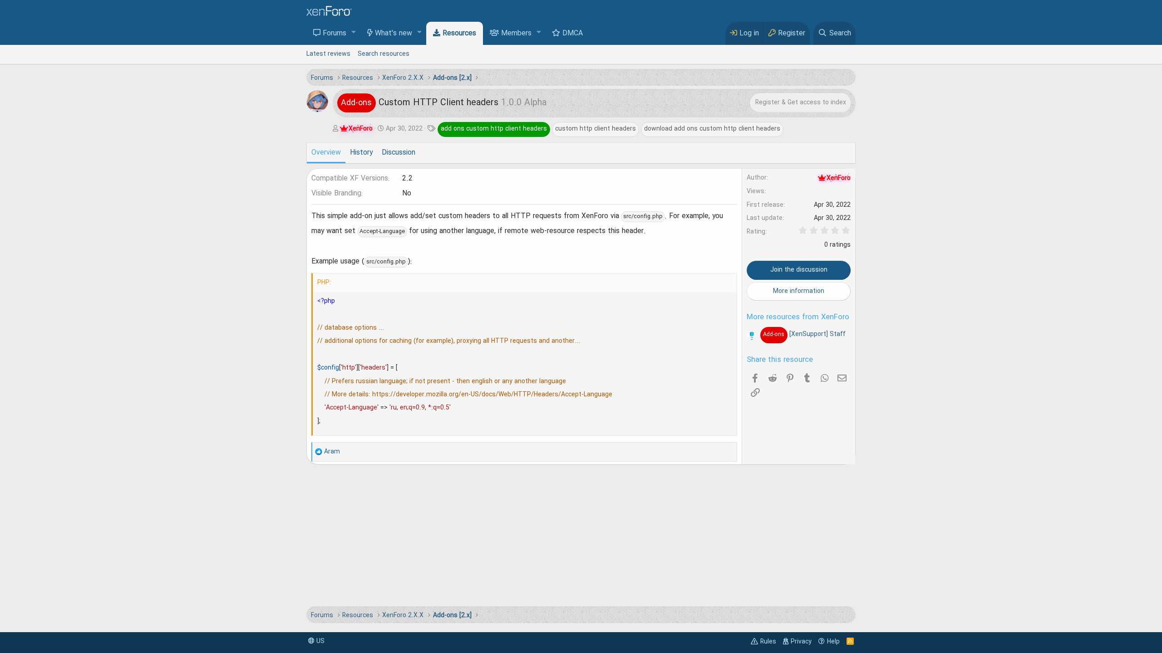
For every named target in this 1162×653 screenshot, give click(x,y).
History (361, 152)
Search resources (383, 54)
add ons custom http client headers (494, 129)
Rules (768, 642)
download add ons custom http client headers (712, 129)
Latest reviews (328, 54)
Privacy (801, 642)
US (320, 641)
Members (516, 33)
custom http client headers (595, 129)
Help (833, 642)
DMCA (572, 33)
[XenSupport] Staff (804, 334)
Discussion (398, 152)
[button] (353, 33)
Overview (326, 152)
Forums (334, 33)
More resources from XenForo (798, 317)
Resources (459, 33)
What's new (393, 33)
